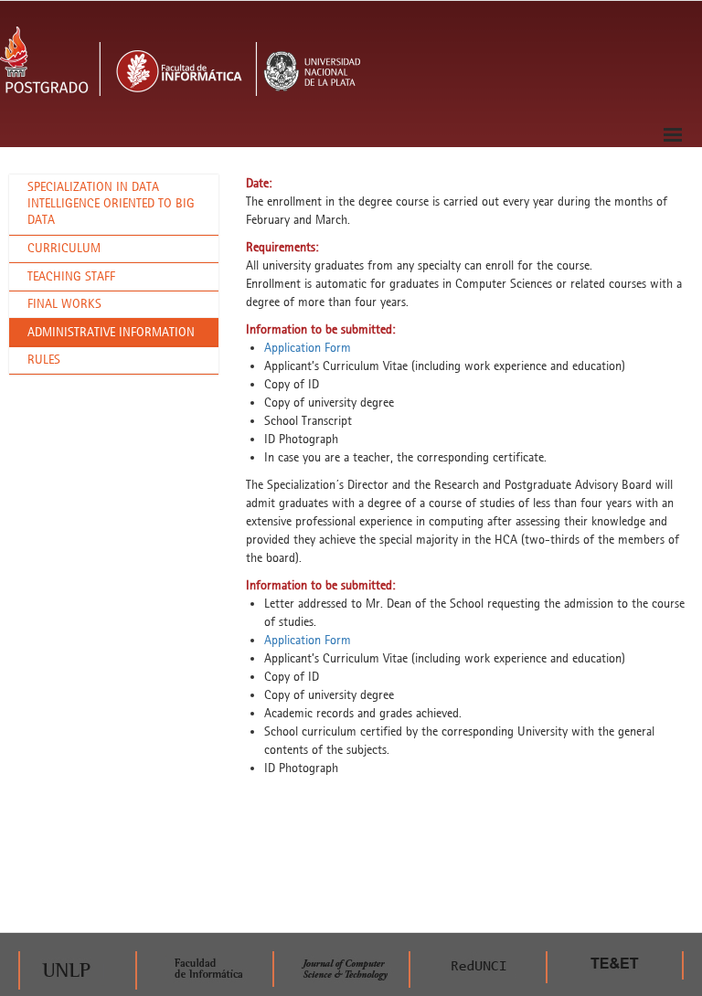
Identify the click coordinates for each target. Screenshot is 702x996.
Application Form (307, 347)
